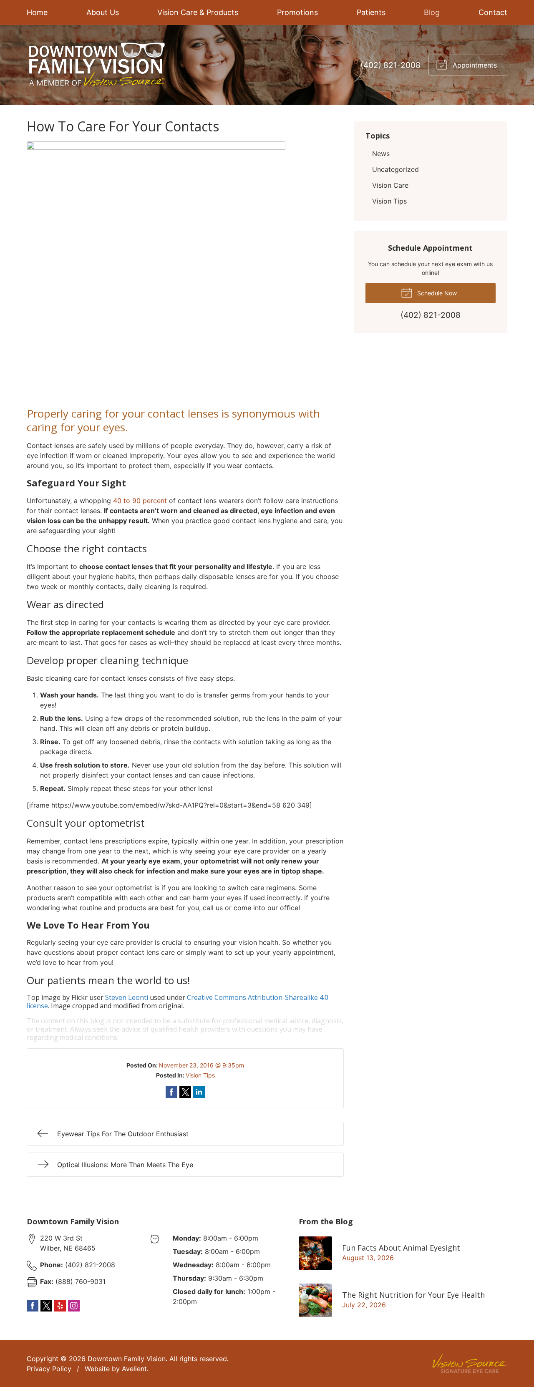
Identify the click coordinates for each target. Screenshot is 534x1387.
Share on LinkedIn (199, 1092)
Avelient (134, 1368)
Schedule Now (436, 293)
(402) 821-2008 (390, 65)
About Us (102, 12)
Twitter (46, 1305)
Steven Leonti (126, 997)
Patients (371, 12)
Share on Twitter (185, 1092)
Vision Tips (200, 1075)
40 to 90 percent (140, 500)
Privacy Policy (49, 1368)
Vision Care (390, 185)
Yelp (60, 1305)
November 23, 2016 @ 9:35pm (201, 1065)
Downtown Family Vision (127, 1358)
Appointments (474, 65)
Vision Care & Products (197, 12)
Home (37, 12)
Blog (432, 12)
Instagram (74, 1305)
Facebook (32, 1305)
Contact (493, 12)
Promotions (297, 12)
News (381, 153)
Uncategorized (395, 169)
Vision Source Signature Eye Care (469, 1363)
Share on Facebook (171, 1092)
